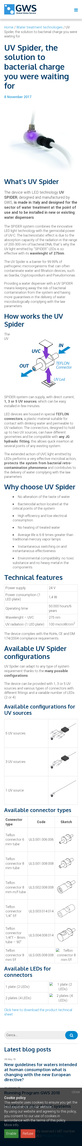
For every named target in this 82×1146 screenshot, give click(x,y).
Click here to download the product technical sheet (38, 1012)
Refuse (28, 1133)
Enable (11, 1133)
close (76, 1092)
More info (11, 1125)
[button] (71, 1035)
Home (8, 27)
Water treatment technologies (39, 27)
